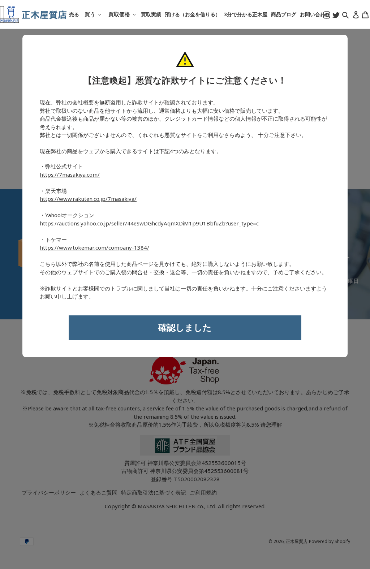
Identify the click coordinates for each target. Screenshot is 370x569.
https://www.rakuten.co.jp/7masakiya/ (88, 199)
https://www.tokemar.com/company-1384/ (94, 248)
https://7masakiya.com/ (70, 175)
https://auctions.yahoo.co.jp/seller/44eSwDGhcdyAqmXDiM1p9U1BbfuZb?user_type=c (149, 224)
